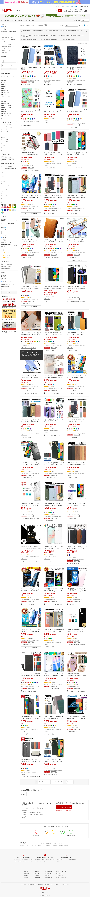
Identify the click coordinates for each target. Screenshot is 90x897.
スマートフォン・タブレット (27, 844)
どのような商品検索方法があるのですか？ (33, 812)
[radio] (2, 26)
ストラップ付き (5, 131)
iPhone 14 (3, 88)
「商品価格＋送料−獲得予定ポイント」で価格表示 (31, 25)
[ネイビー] (5, 210)
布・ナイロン (4, 179)
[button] (84, 6)
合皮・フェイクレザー (6, 166)
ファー (3, 193)
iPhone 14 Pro (4, 90)
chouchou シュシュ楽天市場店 (76, 84)
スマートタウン (49, 84)
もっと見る (24, 817)
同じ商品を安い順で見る (31, 213)
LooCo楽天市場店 (73, 437)
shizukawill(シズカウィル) (29, 210)
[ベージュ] (13, 205)
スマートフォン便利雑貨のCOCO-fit (31, 776)
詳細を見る (73, 39)
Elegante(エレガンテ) (74, 731)
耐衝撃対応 (4, 159)
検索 (10, 68)
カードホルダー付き (6, 124)
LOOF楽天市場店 (27, 84)
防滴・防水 (4, 157)
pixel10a (23, 794)
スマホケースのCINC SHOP (75, 168)
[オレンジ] (10, 207)
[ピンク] (2, 207)
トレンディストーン (27, 125)
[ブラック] (2, 205)
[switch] (15, 245)
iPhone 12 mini (5, 103)
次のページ (70, 782)
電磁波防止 (11, 159)
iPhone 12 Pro (4, 94)
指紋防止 (3, 137)
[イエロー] (13, 207)
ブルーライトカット (6, 143)
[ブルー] (2, 210)
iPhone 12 (3, 84)
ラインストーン (5, 185)
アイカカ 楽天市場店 (50, 168)
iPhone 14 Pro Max (6, 99)
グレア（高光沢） (5, 139)
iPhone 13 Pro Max (6, 113)
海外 (6, 227)
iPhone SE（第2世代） (6, 107)
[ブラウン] (10, 205)
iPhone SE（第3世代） (6, 105)
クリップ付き (4, 141)
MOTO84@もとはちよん (28, 478)
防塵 (10, 157)
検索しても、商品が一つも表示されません (33, 814)
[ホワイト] (8, 205)
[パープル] (8, 210)
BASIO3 (3, 82)
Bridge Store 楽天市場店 (28, 604)
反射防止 (3, 145)
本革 (2, 177)
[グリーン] (15, 207)
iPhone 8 (3, 80)
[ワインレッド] (5, 207)
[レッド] (8, 207)
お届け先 (3, 229)
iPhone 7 (3, 111)
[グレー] (5, 205)
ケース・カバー (63, 844)
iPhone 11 (3, 101)
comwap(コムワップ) (74, 563)
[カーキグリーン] (15, 205)
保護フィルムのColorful (74, 604)
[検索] (60, 10)
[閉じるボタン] (86, 31)
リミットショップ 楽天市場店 (53, 435)
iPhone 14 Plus (5, 92)
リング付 (3, 135)
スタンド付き (4, 129)
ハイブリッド (4, 189)
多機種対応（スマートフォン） (8, 76)
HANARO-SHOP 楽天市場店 (52, 257)
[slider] (1, 62)
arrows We (4, 78)
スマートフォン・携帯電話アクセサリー (46, 844)
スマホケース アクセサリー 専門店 (31, 561)
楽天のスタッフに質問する (64, 807)
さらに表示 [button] (4, 52)
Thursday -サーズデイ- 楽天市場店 (31, 170)
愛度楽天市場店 (72, 518)
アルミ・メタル (5, 195)
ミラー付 (3, 133)
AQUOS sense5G (5, 97)
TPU (2, 172)
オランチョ (48, 561)
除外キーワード (5, 286)
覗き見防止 (4, 148)
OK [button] (41, 354)
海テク (47, 301)
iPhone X (3, 109)
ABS (2, 191)
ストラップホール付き (6, 127)
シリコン (3, 174)
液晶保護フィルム (63, 845)
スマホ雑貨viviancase (28, 734)
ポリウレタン (4, 183)
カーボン (3, 181)
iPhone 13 (3, 86)
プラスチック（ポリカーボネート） (8, 169)
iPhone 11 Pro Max (5, 115)
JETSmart (48, 123)
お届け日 (3, 235)
